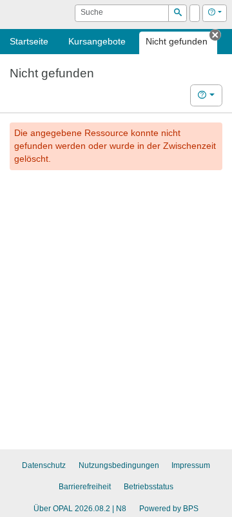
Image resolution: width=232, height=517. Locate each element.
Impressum (190, 465)
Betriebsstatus (148, 486)
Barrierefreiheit (85, 486)
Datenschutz (44, 465)
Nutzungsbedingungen (119, 465)
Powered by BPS (168, 508)
